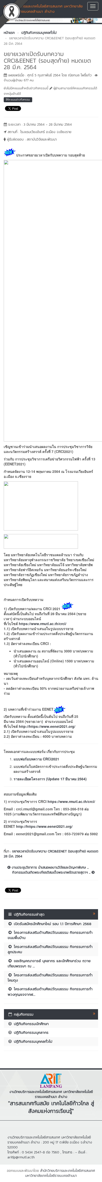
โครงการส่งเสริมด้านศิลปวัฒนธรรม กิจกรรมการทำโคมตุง (50, 977)
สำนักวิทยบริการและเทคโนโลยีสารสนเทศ (67, 1170)
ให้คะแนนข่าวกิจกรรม (18, 99)
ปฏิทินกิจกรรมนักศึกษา (30, 1024)
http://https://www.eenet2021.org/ (47, 726)
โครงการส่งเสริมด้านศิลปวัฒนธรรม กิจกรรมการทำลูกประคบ (50, 949)
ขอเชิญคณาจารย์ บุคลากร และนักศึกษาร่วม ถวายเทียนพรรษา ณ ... (49, 963)
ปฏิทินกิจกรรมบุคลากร (30, 1032)
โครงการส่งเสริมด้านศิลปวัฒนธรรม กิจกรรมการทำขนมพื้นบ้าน (50, 935)
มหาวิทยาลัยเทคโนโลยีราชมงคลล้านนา (51, 1175)
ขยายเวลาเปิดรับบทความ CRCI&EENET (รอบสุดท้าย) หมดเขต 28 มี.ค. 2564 (51, 854)
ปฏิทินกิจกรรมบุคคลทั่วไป (32, 1041)
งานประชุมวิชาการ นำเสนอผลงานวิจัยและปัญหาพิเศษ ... (49, 867)
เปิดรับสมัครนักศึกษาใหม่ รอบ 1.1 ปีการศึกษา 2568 (51, 924)
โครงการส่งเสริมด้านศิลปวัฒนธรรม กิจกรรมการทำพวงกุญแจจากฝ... (50, 991)
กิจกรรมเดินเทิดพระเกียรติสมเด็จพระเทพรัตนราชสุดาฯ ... (52, 872)
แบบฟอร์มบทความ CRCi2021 (36, 758)
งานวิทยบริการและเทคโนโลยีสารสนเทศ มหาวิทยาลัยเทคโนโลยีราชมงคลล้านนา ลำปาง (43, 8)
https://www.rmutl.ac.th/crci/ (42, 623)
